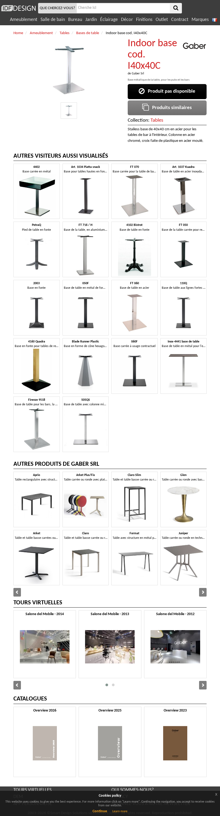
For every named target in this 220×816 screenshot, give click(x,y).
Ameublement (23, 19)
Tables (157, 120)
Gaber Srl (138, 73)
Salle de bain (53, 19)
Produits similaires (170, 107)
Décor (127, 19)
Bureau (75, 19)
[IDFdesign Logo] (18, 8)
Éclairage (109, 19)
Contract (179, 19)
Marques (200, 19)
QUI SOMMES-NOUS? (132, 790)
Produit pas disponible (170, 91)
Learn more (119, 811)
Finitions (144, 19)
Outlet (162, 19)
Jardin (91, 19)
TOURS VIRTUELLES (32, 790)
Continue (100, 811)
